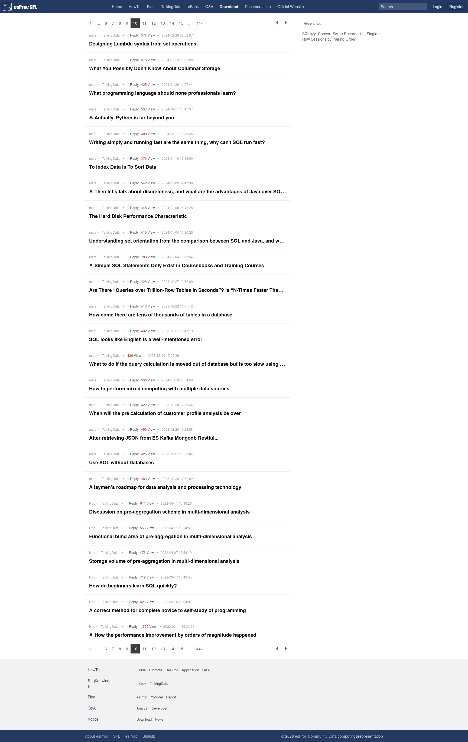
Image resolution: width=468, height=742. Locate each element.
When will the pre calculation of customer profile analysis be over (165, 413)
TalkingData (171, 6)
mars (92, 35)
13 (163, 23)
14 (172, 23)
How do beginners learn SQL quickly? (133, 585)
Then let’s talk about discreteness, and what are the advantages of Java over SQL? (191, 191)
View (148, 35)
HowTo (135, 6)
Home (117, 6)
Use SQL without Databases (122, 462)
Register (456, 6)
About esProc (96, 736)
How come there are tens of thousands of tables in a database (161, 314)
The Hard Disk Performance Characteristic (138, 216)
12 (153, 23)
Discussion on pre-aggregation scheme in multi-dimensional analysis (170, 511)
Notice (93, 719)
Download (229, 6)
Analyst (142, 708)
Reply (133, 35)
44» (199, 23)
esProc (142, 696)
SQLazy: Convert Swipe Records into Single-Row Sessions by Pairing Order (340, 36)
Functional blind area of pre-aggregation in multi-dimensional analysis (171, 536)
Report (171, 696)
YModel (157, 696)
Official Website (290, 6)
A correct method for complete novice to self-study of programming (168, 610)
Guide (141, 669)
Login (437, 6)
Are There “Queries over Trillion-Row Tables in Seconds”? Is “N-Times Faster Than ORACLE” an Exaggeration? (219, 289)
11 (144, 23)
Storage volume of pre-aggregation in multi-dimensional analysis (165, 560)
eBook (193, 6)
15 (181, 23)
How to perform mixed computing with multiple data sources (160, 388)
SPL (116, 736)
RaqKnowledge (100, 683)
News (159, 719)
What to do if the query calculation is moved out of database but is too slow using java (190, 363)
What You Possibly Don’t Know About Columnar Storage (155, 68)
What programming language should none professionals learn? (163, 92)
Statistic (149, 736)
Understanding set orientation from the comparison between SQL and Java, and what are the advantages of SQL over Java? (233, 240)
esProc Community (311, 736)
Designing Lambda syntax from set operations (143, 43)
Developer (159, 708)
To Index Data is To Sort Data (123, 166)
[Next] (285, 23)
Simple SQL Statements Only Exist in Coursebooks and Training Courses (180, 265)
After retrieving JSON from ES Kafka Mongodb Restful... (154, 437)
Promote (155, 669)
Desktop (171, 669)
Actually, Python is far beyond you (135, 117)
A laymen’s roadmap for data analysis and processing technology (166, 487)
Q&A (209, 6)
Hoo (92, 503)
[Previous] (277, 23)
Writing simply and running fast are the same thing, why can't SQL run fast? (177, 142)
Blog (151, 6)
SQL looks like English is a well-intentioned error (146, 339)
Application (190, 669)
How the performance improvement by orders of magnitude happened (176, 634)
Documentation (258, 6)
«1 (89, 23)
